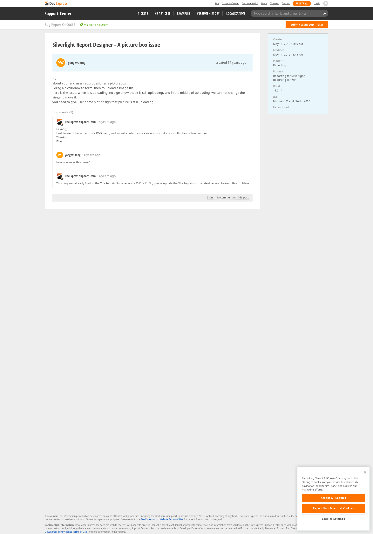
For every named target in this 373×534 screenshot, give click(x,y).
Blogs (264, 3)
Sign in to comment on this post (228, 197)
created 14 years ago (231, 62)
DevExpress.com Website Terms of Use (162, 519)
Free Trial (302, 3)
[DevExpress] (56, 4)
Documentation (250, 3)
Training (274, 3)
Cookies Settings (333, 519)
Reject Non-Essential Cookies (333, 508)
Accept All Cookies (333, 498)
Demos (286, 3)
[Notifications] (325, 3)
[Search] (324, 13)
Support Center (230, 3)
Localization (235, 13)
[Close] (365, 472)
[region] (333, 499)
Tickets (143, 13)
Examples (183, 13)
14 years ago (106, 122)
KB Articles (162, 13)
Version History (208, 13)
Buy (217, 3)
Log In (317, 3)
